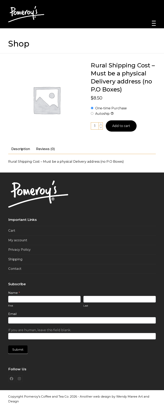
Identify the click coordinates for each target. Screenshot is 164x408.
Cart (11, 230)
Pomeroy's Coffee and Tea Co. (46, 396)
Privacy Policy (19, 250)
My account (17, 240)
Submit (17, 349)
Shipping (15, 259)
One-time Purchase (110, 108)
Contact (14, 269)
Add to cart (121, 126)
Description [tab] (20, 149)
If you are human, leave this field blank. (39, 330)
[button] (154, 23)
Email (12, 314)
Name (14, 293)
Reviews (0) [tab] (45, 149)
